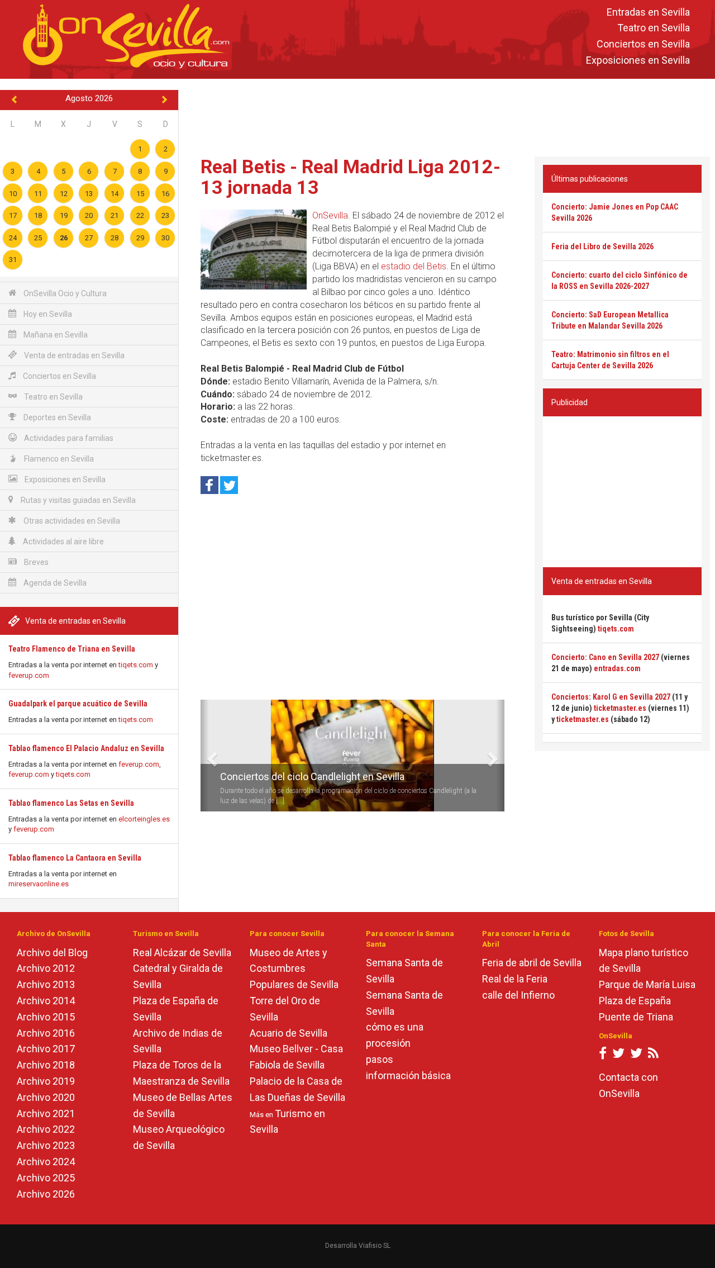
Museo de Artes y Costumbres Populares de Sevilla (294, 969)
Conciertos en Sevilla (643, 44)
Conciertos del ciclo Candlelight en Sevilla (312, 776)
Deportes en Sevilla (56, 417)
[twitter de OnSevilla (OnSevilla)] (618, 1055)
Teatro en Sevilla (653, 28)
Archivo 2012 (46, 968)
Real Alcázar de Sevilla (182, 952)
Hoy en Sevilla (47, 314)
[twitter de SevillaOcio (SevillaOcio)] (636, 1055)
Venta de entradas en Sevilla (73, 355)
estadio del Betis (413, 266)
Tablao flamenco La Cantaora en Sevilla (74, 857)
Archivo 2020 (46, 1097)
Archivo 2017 (46, 1049)
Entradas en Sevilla (648, 12)
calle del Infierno (518, 995)
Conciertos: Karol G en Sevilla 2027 (610, 696)
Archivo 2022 (46, 1129)
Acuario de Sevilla (288, 1033)
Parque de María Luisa (647, 984)
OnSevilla (330, 215)
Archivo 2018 (46, 1065)
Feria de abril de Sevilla (531, 962)
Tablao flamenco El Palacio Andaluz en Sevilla (86, 748)
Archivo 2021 (46, 1113)
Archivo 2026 (46, 1194)
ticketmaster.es (620, 708)
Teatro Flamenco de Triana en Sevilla (71, 648)
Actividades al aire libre (62, 541)
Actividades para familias (67, 438)
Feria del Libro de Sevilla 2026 (602, 246)
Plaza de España (635, 1000)
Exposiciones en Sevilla (638, 60)
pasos (379, 1059)
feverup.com (28, 675)
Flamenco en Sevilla (58, 458)
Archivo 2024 (46, 1161)
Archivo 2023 (46, 1145)
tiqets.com (135, 665)
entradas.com (617, 668)
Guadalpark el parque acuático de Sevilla (77, 703)
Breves (35, 562)
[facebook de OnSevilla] (603, 1055)
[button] (205, 755)
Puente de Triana (636, 1017)
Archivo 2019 (46, 1081)
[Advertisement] (447, 115)
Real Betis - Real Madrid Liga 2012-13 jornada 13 (350, 176)
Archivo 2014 (46, 1000)
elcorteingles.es (144, 819)
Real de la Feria (514, 979)
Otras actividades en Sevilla (71, 520)
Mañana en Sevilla (55, 334)
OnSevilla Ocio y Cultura (64, 293)
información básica (408, 1075)
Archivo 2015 (46, 1017)
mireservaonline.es (38, 884)
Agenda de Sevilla (54, 582)
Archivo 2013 (46, 984)
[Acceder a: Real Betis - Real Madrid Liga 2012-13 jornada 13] (254, 249)
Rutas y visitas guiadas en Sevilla (77, 500)
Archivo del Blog (52, 952)
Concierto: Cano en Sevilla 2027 (605, 657)
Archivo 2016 (46, 1033)
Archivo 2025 (46, 1178)
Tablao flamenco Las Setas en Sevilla (71, 803)
